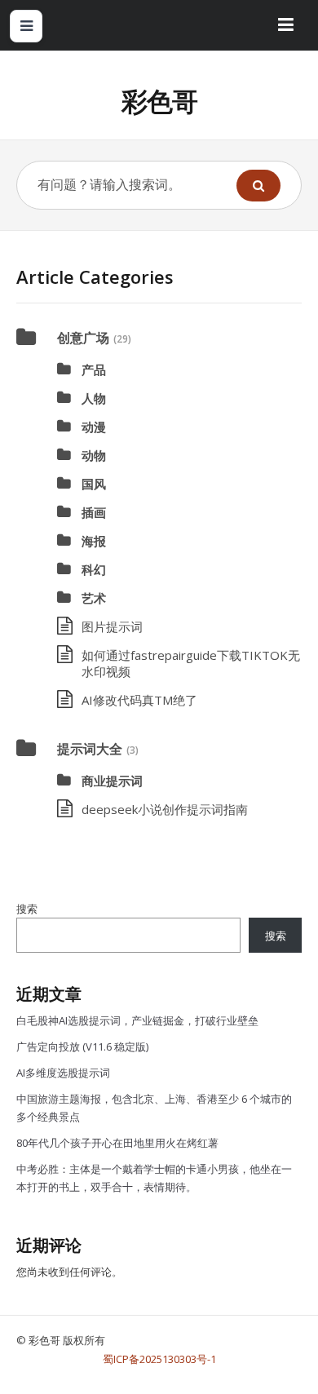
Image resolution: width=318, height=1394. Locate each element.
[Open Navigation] (26, 26)
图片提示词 (112, 626)
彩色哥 (159, 100)
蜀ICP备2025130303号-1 (159, 1359)
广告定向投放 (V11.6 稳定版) (82, 1046)
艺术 (94, 598)
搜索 (27, 908)
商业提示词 (112, 780)
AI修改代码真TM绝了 (139, 700)
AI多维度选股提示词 (63, 1072)
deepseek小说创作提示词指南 (165, 809)
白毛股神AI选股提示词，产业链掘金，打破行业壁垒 (137, 1020)
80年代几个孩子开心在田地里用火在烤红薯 (117, 1142)
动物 (94, 455)
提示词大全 (89, 749)
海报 (94, 541)
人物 (94, 398)
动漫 (94, 426)
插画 (94, 512)
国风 (94, 484)
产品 (94, 369)
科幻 (94, 569)
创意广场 (83, 338)
